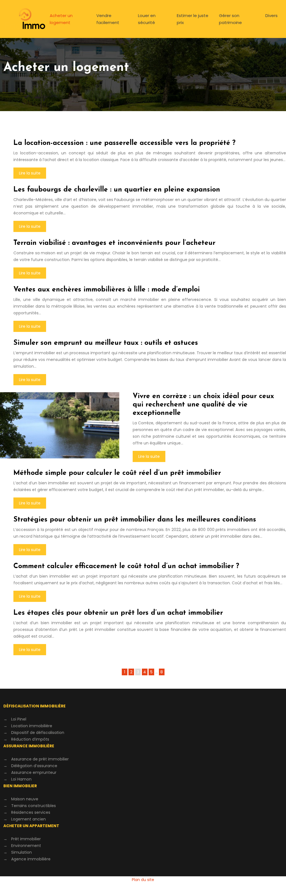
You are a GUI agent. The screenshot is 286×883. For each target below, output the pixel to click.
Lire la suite (29, 173)
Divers (271, 15)
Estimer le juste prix (192, 19)
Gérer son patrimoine (230, 19)
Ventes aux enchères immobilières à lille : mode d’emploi (106, 289)
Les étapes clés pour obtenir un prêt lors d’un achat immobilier (118, 612)
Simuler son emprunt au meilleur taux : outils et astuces (105, 342)
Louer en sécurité (147, 19)
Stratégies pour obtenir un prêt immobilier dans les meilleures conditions (134, 519)
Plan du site (143, 879)
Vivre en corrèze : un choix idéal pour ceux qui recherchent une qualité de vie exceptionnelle (203, 405)
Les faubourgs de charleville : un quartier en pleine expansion (116, 189)
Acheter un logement (61, 19)
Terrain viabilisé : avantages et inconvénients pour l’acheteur (114, 243)
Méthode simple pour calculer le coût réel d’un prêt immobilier (117, 473)
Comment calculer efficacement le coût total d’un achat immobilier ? (126, 566)
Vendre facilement (107, 19)
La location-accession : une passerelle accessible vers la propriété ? (124, 143)
